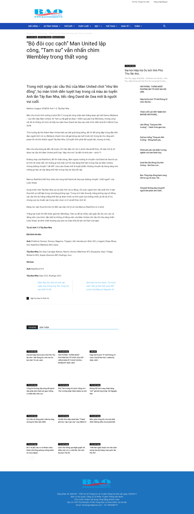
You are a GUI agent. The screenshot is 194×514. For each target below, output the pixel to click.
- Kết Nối (93, 351)
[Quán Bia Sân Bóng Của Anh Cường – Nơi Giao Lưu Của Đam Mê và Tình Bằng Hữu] (131, 166)
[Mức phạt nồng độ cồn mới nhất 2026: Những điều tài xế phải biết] (104, 407)
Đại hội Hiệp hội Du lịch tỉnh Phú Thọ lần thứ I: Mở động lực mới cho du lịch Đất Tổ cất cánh (41, 357)
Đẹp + (97, 26)
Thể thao (110, 26)
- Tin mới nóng (41, 33)
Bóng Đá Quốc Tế (58, 37)
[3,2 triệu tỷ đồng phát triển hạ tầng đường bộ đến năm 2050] (41, 407)
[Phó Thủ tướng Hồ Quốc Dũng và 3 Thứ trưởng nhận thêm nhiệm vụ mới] (72, 376)
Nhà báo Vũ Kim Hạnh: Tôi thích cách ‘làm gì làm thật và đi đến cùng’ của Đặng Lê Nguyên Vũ (101, 286)
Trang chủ (30, 33)
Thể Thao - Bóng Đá (45, 37)
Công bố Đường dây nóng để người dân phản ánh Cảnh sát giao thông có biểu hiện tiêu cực (40, 391)
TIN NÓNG (32, 327)
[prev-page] (28, 458)
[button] (164, 26)
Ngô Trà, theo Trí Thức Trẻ (40, 298)
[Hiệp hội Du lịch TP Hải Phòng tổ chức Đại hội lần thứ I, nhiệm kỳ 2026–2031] (104, 343)
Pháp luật (83, 26)
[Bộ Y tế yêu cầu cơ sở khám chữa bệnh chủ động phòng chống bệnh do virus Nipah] (41, 435)
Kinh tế (125, 26)
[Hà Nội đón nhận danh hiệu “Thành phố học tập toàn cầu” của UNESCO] (72, 407)
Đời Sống (33, 26)
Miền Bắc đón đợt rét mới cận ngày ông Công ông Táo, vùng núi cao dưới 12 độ (53, 286)
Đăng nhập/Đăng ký (160, 2)
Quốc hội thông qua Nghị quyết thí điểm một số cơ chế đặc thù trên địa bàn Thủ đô (71, 450)
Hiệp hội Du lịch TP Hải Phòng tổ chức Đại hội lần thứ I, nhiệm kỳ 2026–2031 (102, 357)
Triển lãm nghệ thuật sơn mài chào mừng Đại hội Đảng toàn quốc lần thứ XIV (103, 450)
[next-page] (32, 458)
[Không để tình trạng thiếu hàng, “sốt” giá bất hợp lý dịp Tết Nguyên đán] (104, 376)
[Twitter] (51, 72)
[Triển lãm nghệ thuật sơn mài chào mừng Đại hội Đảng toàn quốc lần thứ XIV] (104, 435)
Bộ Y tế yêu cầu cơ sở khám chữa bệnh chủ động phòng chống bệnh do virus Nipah (40, 450)
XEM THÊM (44, 327)
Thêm (137, 26)
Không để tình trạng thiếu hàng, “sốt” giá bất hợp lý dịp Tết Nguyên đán (103, 391)
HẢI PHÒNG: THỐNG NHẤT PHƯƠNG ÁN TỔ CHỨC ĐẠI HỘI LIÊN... (153, 89)
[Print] (57, 72)
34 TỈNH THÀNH (51, 26)
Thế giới (68, 26)
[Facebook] (45, 72)
